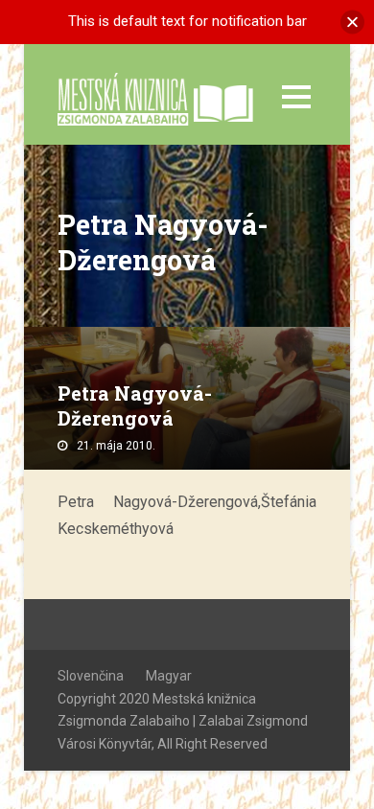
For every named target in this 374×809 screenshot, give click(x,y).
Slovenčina (91, 675)
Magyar (169, 675)
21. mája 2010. (116, 445)
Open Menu (295, 96)
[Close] (352, 22)
